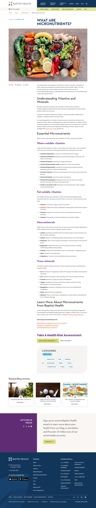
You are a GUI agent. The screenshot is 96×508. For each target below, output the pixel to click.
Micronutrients (51, 363)
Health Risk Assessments (47, 341)
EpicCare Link (36, 487)
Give (85, 9)
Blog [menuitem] (82, 3)
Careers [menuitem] (71, 3)
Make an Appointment (68, 9)
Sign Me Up (48, 442)
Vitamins (70, 366)
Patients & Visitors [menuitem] (53, 4)
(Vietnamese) (64, 487)
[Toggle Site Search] (86, 4)
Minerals (61, 363)
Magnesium (67, 359)
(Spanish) (66, 483)
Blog (34, 484)
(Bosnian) (80, 477)
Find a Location (44, 9)
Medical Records (37, 471)
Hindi (76, 480)
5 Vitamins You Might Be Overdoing (47, 325)
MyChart (79, 9)
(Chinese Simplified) (64, 466)
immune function (51, 129)
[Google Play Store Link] (24, 479)
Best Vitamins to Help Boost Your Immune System (52, 323)
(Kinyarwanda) (79, 484)
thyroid (53, 292)
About (34, 462)
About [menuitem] (77, 3)
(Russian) (65, 480)
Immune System (50, 359)
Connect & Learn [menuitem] (63, 4)
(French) (65, 470)
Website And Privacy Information (17, 501)
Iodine (59, 359)
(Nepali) (64, 477)
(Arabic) (65, 462)
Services (35, 468)
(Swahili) (79, 467)
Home (10, 497)
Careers (35, 478)
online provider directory (76, 314)
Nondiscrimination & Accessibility (58, 501)
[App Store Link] (13, 479)
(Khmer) (79, 473)
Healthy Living (47, 354)
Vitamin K (62, 366)
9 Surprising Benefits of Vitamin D (47, 327)
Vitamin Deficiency (51, 366)
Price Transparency (38, 490)
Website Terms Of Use (33, 501)
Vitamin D (43, 207)
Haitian (77, 470)
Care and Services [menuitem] (43, 4)
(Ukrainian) (79, 463)
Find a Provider (55, 9)
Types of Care (37, 465)
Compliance (44, 501)
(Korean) (65, 473)
